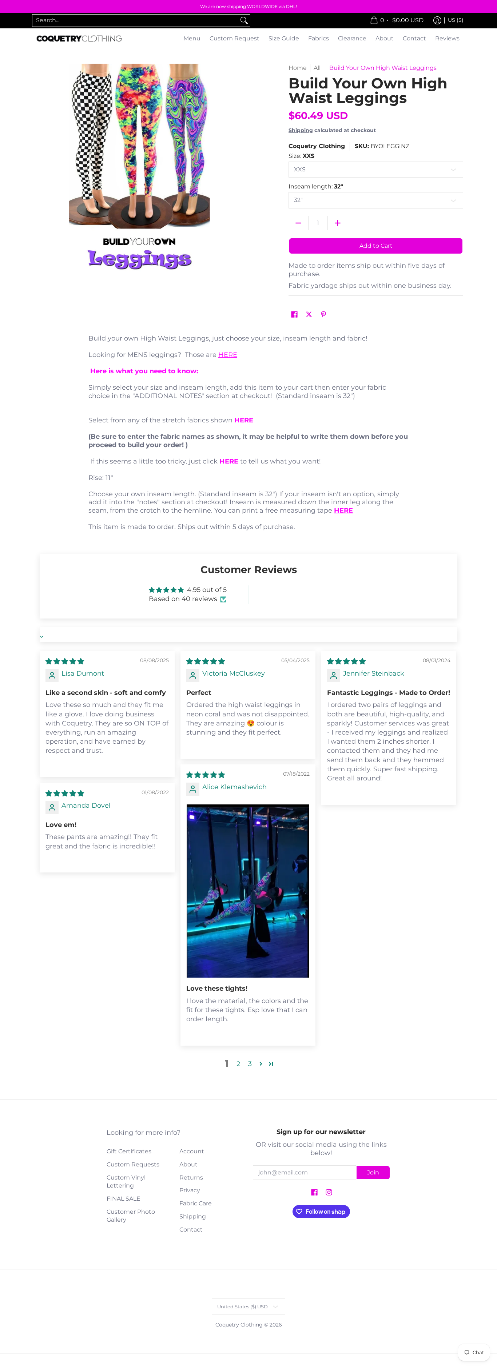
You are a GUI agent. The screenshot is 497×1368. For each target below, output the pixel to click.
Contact (191, 1229)
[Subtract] (298, 223)
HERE (227, 355)
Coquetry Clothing (317, 146)
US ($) (456, 20)
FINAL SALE (123, 1198)
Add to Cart (376, 245)
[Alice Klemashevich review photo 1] (248, 891)
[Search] (244, 21)
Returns (191, 1177)
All (317, 67)
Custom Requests (133, 1164)
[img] (64, 661)
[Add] (337, 223)
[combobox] (135, 21)
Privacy (189, 1190)
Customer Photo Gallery (131, 1216)
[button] (294, 315)
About (188, 1164)
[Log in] (437, 20)
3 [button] (250, 1064)
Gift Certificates (129, 1151)
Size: (301, 155)
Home (298, 67)
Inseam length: (316, 186)
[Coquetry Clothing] (79, 38)
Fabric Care (195, 1203)
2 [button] (238, 1064)
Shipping (301, 130)
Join (373, 1172)
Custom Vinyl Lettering (126, 1181)
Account (191, 1151)
